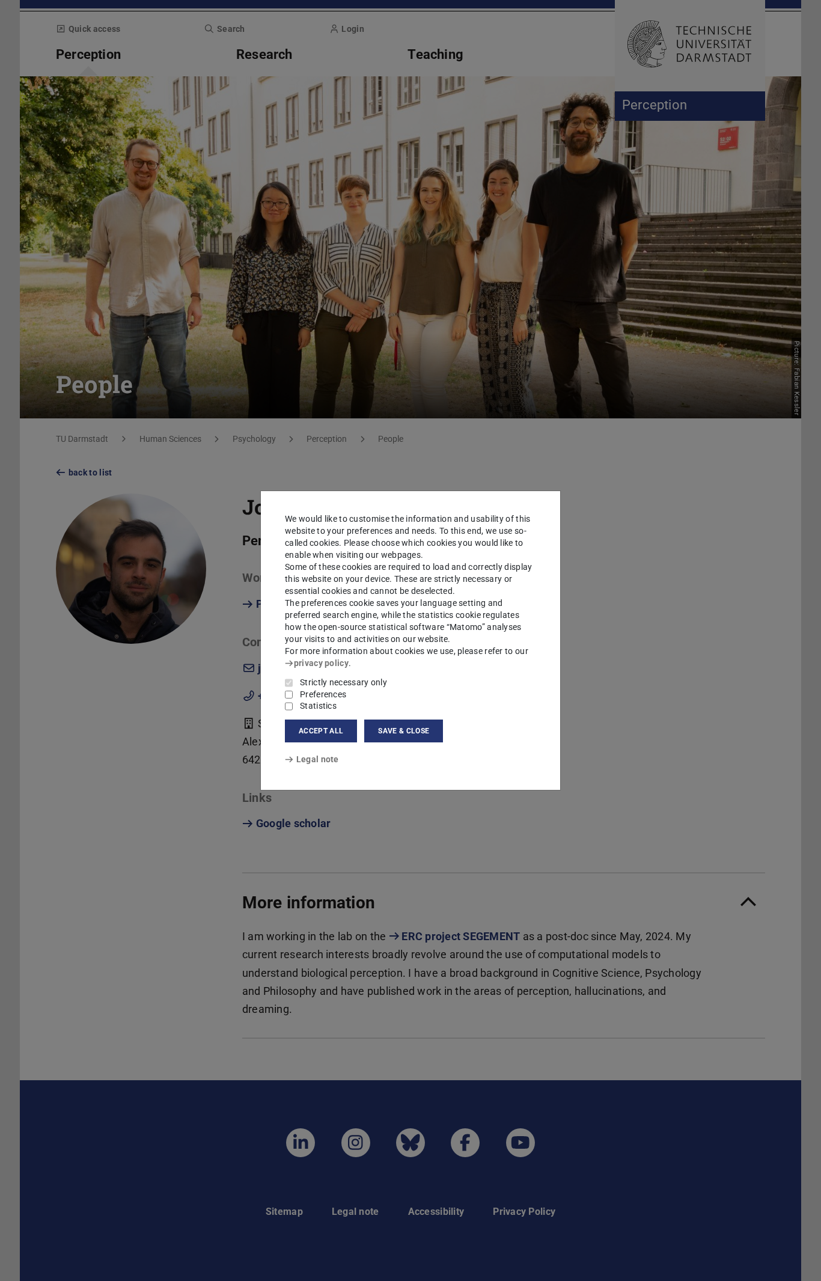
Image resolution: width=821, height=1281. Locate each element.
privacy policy (321, 663)
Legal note (317, 759)
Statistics (318, 706)
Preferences (323, 694)
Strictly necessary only (343, 682)
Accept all (321, 731)
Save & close (403, 731)
